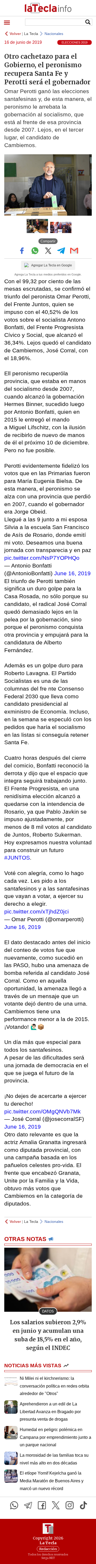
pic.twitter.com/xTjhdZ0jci (36, 911)
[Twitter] (56, 1505)
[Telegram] (28, 1505)
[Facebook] (42, 1505)
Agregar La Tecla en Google (51, 265)
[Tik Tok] (83, 1505)
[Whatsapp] (14, 1505)
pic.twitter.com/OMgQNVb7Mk (42, 1111)
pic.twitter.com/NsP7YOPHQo (41, 558)
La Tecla (31, 33)
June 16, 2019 (72, 573)
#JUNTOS (17, 857)
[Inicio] (48, 8)
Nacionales (54, 33)
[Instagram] (69, 1505)
